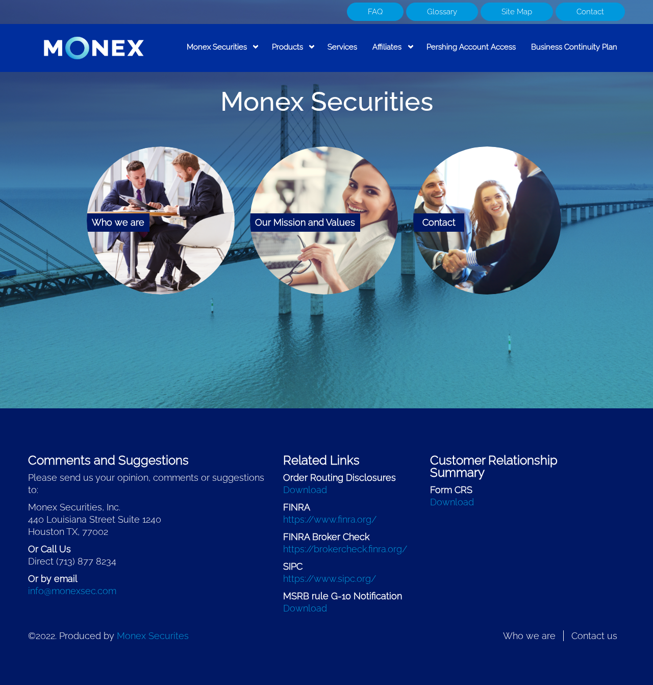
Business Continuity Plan (574, 47)
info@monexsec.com (72, 590)
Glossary (442, 11)
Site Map (516, 11)
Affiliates (383, 53)
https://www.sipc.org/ (329, 578)
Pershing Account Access (471, 47)
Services (342, 47)
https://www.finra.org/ (329, 519)
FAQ (375, 11)
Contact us (594, 635)
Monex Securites (153, 635)
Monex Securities (213, 53)
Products (283, 53)
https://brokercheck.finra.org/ (345, 549)
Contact (590, 11)
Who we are (529, 635)
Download (305, 489)
